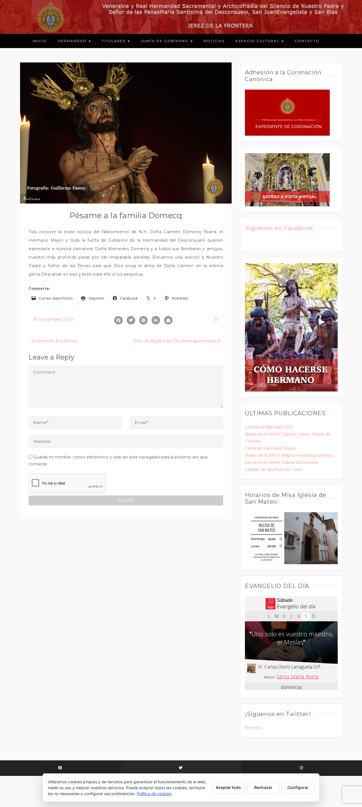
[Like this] (216, 319)
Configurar (298, 787)
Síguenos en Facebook (279, 228)
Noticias (214, 41)
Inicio (40, 41)
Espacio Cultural (258, 41)
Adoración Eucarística (56, 340)
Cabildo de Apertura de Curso (273, 469)
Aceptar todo (228, 787)
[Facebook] (60, 768)
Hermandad (73, 41)
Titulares (114, 41)
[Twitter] (181, 768)
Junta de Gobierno (165, 41)
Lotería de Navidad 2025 (269, 427)
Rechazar (263, 787)
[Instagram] (301, 768)
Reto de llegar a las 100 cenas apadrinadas (175, 340)
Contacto (307, 41)
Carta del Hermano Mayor (270, 448)
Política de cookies (154, 793)
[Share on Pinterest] (143, 320)
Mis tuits (253, 727)
